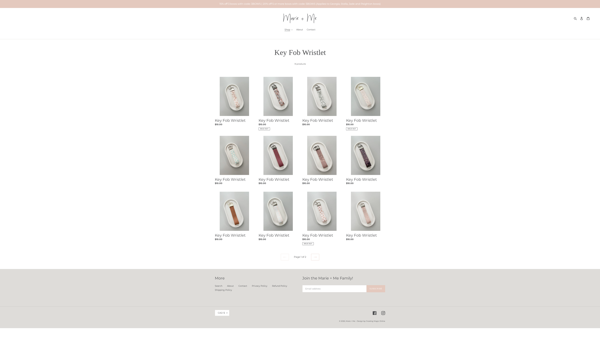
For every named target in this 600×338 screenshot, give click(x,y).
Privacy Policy (259, 285)
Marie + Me (350, 321)
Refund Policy (279, 285)
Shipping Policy (223, 290)
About (230, 285)
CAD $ (221, 312)
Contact (242, 285)
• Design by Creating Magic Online (370, 321)
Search (218, 285)
